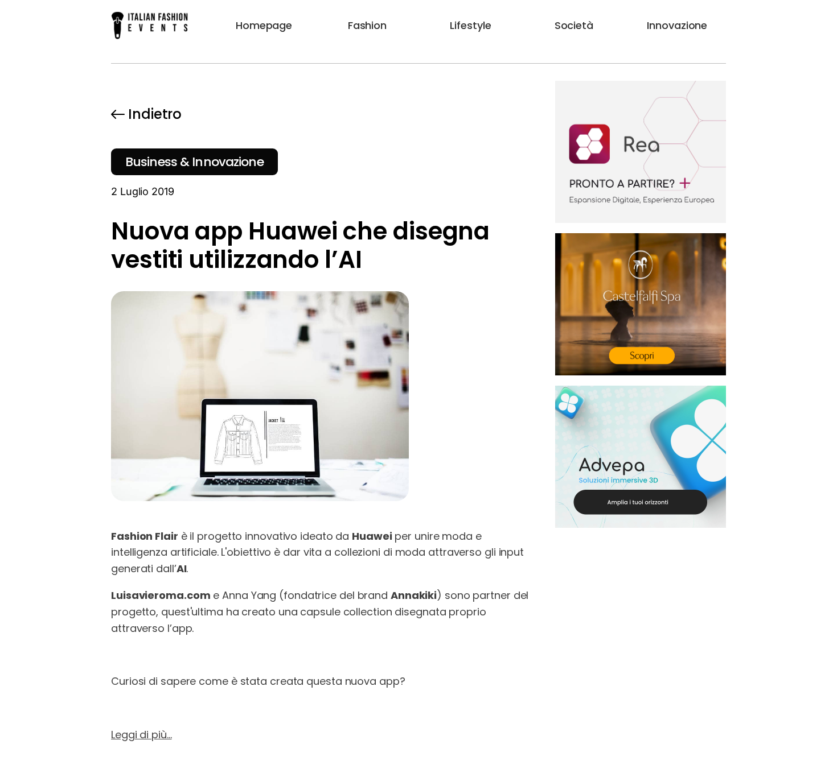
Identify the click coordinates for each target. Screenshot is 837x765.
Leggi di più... (141, 734)
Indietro (155, 114)
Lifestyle (470, 25)
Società (574, 25)
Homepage (264, 25)
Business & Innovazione (194, 162)
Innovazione (677, 25)
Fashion (367, 25)
